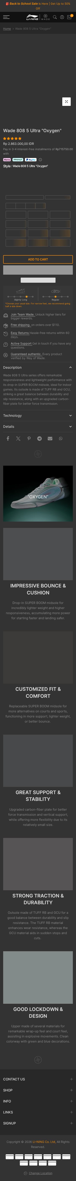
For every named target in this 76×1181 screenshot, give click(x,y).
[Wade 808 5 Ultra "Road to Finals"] (38, 181)
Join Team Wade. (23, 314)
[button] (12, 138)
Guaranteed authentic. (26, 354)
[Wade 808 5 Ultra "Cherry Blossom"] (62, 181)
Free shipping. (21, 325)
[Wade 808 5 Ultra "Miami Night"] (15, 181)
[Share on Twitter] (18, 438)
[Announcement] (38, 6)
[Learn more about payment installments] (40, 160)
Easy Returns (20, 333)
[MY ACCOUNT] (62, 17)
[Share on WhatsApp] (60, 438)
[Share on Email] (50, 438)
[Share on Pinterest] (29, 438)
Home (7, 28)
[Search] (55, 17)
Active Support (21, 343)
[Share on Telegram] (39, 438)
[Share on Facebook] (7, 438)
